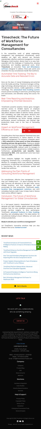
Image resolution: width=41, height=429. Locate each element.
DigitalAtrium (29, 424)
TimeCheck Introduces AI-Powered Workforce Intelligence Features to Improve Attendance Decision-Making (20, 244)
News (15, 27)
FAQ (20, 370)
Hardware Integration (20, 383)
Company (20, 365)
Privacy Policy (20, 398)
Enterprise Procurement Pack (20, 408)
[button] (31, 131)
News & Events (20, 373)
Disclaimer (20, 406)
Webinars (20, 375)
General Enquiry (20, 411)
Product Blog (20, 368)
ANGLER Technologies (19, 424)
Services (20, 390)
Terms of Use (20, 403)
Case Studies (20, 385)
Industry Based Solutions (20, 388)
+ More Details (20, 343)
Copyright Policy (20, 401)
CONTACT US (21, 321)
